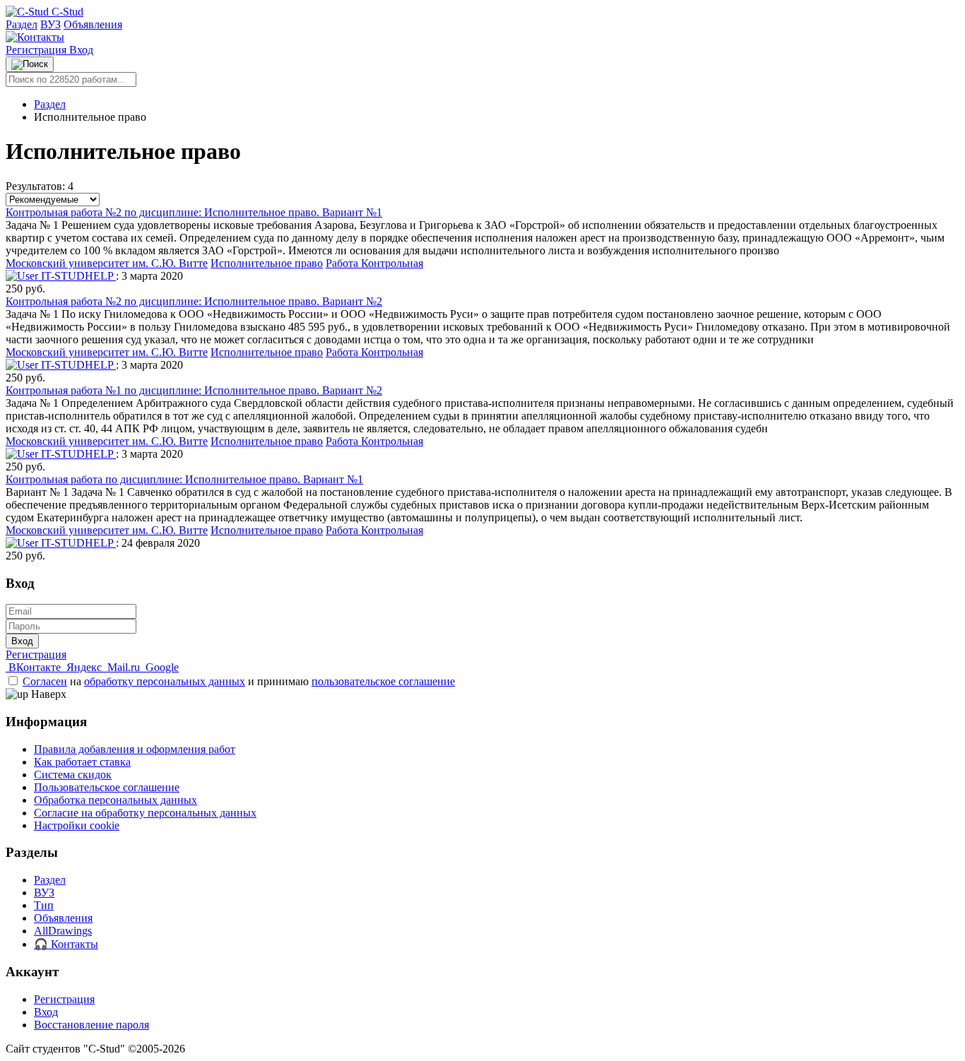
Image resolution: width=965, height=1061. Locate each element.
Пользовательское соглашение (106, 787)
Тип (44, 905)
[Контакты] (35, 37)
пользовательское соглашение (383, 681)
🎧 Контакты (66, 944)
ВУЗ (50, 24)
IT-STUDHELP (77, 276)
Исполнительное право (267, 263)
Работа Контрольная (374, 263)
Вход (81, 50)
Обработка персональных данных (115, 800)
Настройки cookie (76, 825)
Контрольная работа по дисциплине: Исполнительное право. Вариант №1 (184, 479)
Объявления (93, 24)
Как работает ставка (82, 762)
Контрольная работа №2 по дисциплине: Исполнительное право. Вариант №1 (194, 212)
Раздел (21, 24)
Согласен (45, 681)
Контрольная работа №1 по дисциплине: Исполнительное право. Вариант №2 (194, 390)
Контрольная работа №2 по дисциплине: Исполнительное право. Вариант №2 (194, 301)
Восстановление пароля (91, 1025)
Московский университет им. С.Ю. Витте (107, 263)
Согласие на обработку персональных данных (145, 813)
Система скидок (73, 775)
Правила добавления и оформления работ (134, 749)
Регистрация (37, 50)
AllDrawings (63, 931)
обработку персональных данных (164, 681)
